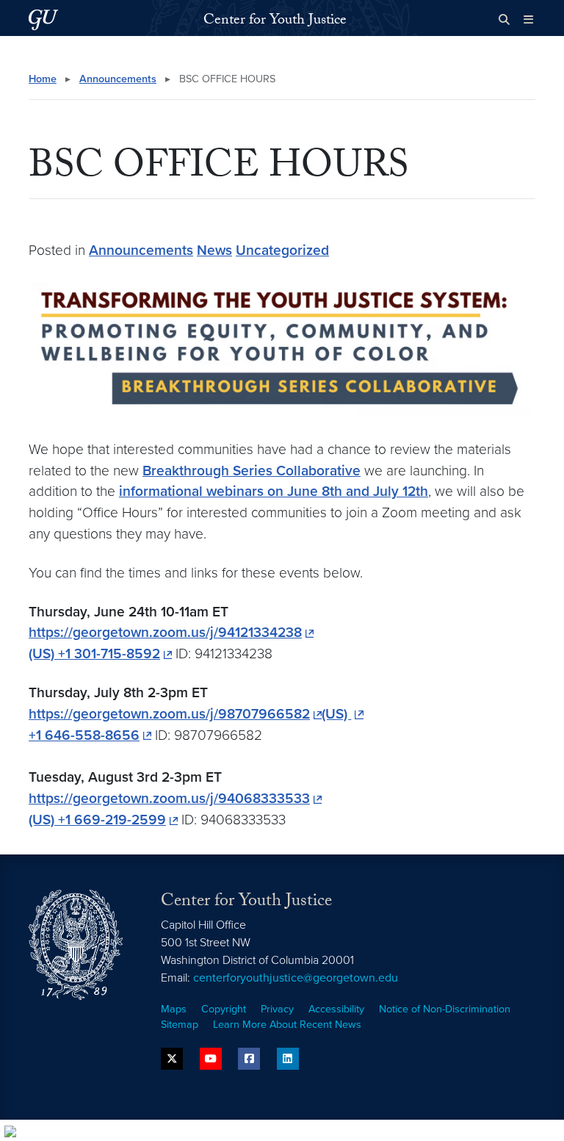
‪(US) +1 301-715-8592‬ (94, 653)
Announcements (117, 79)
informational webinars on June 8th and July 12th (273, 491)
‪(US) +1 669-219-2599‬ (97, 819)
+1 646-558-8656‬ (84, 735)
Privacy (277, 1009)
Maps (174, 1009)
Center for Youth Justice (275, 21)
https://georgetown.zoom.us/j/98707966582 (169, 713)
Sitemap (179, 1024)
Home (43, 79)
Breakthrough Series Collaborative (251, 470)
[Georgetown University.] (43, 19)
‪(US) (336, 713)
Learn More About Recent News (287, 1024)
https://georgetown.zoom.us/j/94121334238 (165, 632)
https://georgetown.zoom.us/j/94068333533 (169, 798)
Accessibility (336, 1009)
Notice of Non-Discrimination (444, 1009)
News (214, 250)
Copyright (223, 1009)
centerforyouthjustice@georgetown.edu (295, 978)
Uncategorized (282, 250)
